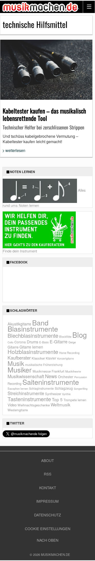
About (47, 460)
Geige (72, 342)
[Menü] (89, 7)
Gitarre (13, 346)
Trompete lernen (75, 400)
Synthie (66, 394)
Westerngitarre (18, 410)
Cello (10, 342)
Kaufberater (19, 357)
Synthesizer (53, 393)
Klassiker (38, 358)
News (51, 376)
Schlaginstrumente (41, 388)
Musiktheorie (73, 371)
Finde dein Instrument (20, 250)
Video (12, 404)
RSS (47, 473)
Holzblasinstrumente (33, 352)
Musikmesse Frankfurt (48, 371)
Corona (20, 341)
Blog (79, 334)
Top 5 (57, 399)
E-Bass (44, 342)
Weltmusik (60, 404)
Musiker (20, 369)
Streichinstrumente (26, 393)
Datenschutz (47, 514)
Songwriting (80, 388)
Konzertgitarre (65, 358)
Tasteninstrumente (29, 399)
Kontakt (47, 487)
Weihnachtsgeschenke (34, 405)
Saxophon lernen (18, 388)
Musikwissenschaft (26, 376)
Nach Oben (47, 540)
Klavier (51, 358)
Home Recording (69, 353)
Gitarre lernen (31, 346)
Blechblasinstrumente (33, 335)
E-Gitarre (58, 341)
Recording (14, 383)
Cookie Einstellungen (47, 528)
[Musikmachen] (40, 7)
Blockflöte (65, 336)
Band (40, 322)
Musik (16, 363)
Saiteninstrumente (50, 382)
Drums (32, 342)
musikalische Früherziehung (44, 364)
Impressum (47, 501)
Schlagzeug (64, 388)
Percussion (80, 377)
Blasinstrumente (33, 328)
